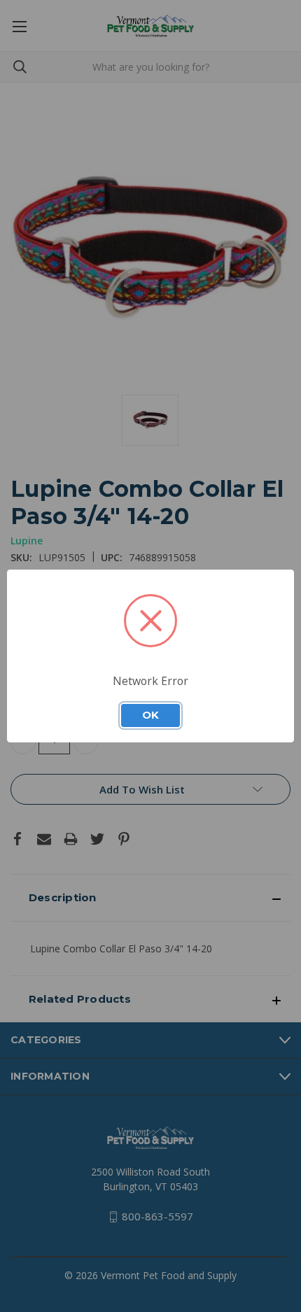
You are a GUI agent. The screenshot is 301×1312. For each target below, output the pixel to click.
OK (150, 715)
